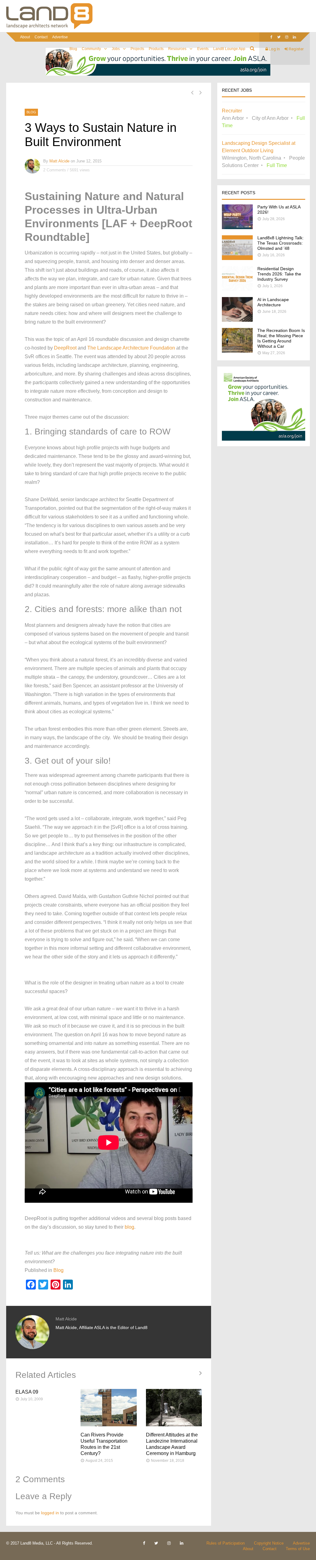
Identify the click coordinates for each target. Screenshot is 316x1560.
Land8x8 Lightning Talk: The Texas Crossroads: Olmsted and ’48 (280, 243)
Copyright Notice (269, 1543)
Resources (177, 49)
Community (91, 49)
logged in (50, 1512)
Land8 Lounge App (229, 49)
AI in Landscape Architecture (273, 302)
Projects (137, 49)
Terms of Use (298, 1548)
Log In (274, 49)
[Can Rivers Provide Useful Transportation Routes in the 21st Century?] (108, 1407)
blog (129, 1227)
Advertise (60, 37)
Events (203, 49)
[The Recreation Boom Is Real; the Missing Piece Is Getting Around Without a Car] (237, 351)
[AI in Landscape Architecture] (237, 320)
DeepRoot (65, 347)
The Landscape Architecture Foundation (131, 347)
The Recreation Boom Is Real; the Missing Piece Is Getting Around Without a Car (281, 338)
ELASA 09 (26, 1391)
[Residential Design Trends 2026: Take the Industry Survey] (237, 289)
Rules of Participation (225, 1543)
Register (296, 49)
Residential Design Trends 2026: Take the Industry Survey (279, 274)
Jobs (116, 49)
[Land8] (49, 28)
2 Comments (54, 170)
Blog (73, 49)
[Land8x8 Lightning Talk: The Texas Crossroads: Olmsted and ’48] (237, 258)
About (25, 37)
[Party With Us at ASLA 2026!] (237, 227)
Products (156, 49)
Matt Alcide (59, 161)
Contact (41, 37)
